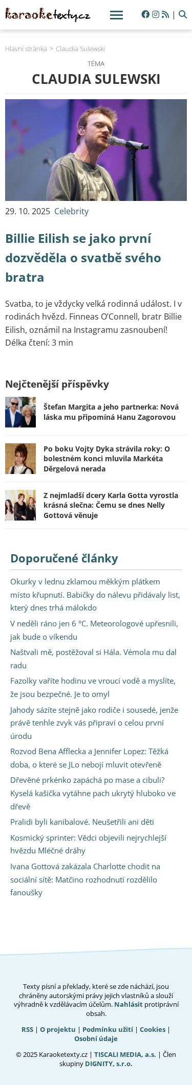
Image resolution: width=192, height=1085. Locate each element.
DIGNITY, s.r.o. (109, 1063)
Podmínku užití (107, 1029)
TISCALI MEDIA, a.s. (125, 1054)
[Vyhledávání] (183, 14)
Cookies (152, 1029)
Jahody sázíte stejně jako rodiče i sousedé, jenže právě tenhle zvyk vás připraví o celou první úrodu (94, 723)
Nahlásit (128, 1004)
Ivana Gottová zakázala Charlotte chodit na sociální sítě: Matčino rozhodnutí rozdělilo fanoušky (85, 879)
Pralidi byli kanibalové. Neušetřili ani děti (82, 822)
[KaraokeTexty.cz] (48, 15)
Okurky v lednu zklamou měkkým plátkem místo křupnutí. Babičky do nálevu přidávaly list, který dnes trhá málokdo (95, 594)
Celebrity (71, 211)
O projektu (58, 1029)
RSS (27, 1029)
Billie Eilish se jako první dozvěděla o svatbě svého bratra (83, 258)
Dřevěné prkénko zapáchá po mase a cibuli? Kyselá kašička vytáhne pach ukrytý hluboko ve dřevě (93, 793)
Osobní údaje (96, 1038)
